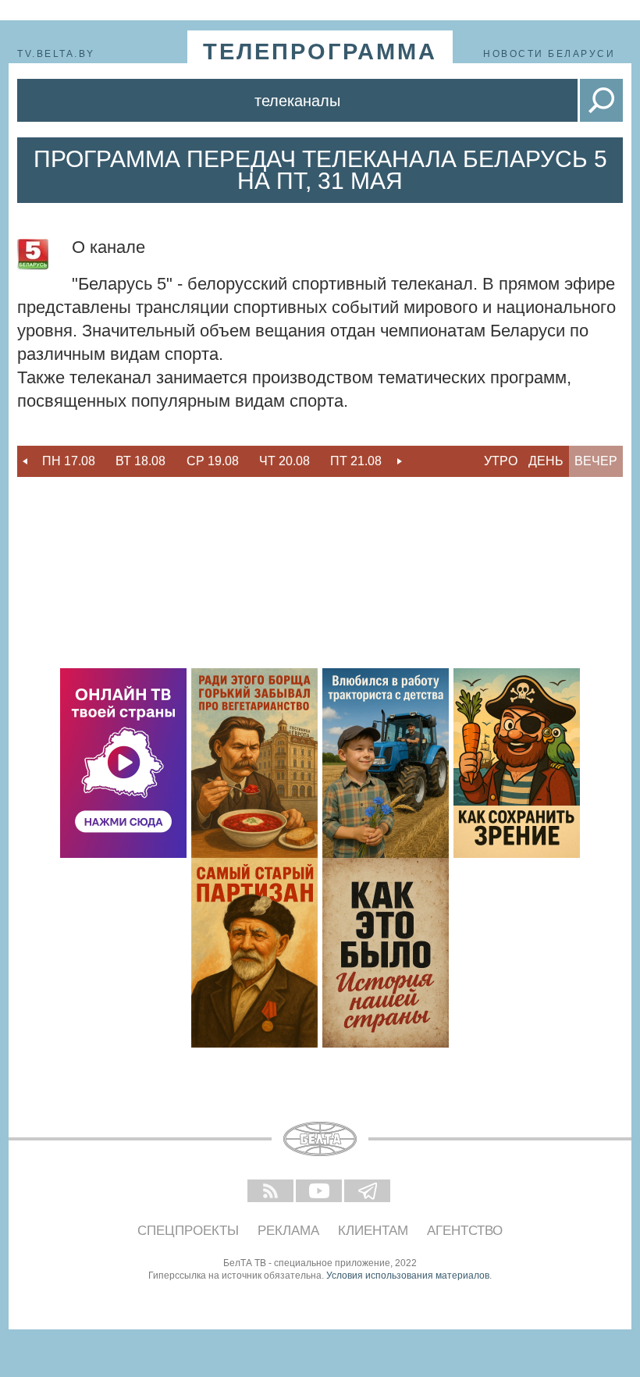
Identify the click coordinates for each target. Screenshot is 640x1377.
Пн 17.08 (68, 461)
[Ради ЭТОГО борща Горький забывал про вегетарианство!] (254, 763)
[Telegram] (368, 1192)
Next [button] (399, 461)
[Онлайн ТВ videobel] (123, 763)
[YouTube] (320, 1192)
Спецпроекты (188, 1230)
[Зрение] (516, 763)
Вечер (595, 461)
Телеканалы (297, 100)
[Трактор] (385, 763)
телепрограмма (320, 51)
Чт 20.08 (284, 461)
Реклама (288, 1230)
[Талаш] (254, 953)
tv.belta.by (56, 53)
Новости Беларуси (549, 53)
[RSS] (271, 1192)
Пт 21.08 (356, 461)
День (546, 461)
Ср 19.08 (213, 461)
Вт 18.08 (140, 461)
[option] (69, 461)
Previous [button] (25, 461)
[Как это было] (385, 953)
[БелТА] (320, 1139)
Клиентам (373, 1230)
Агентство (465, 1230)
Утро (500, 461)
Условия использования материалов (407, 1275)
